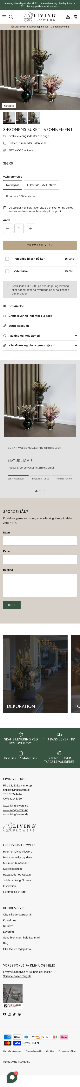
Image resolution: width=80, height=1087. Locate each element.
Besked (8, 569)
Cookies (50, 1051)
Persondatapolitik (34, 1051)
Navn (6, 532)
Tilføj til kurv (40, 245)
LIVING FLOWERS (19, 1062)
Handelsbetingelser (12, 1051)
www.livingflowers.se (15, 805)
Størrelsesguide (13, 868)
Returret (8, 926)
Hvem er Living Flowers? (18, 851)
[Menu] (4, 16)
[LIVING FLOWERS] (40, 17)
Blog (6, 943)
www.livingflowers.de (15, 814)
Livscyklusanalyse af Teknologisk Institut (27, 971)
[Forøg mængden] (30, 228)
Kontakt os (9, 920)
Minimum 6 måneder (16, 863)
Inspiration (9, 886)
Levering (8, 931)
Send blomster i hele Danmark (21, 937)
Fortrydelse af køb (14, 891)
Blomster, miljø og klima (17, 857)
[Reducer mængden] (7, 228)
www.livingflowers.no (15, 810)
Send (12, 605)
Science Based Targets (17, 976)
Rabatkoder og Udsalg (17, 874)
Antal (6, 220)
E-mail (7, 551)
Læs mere (53, 6)
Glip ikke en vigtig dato (17, 949)
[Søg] (13, 16)
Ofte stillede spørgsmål (17, 914)
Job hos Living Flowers (17, 880)
